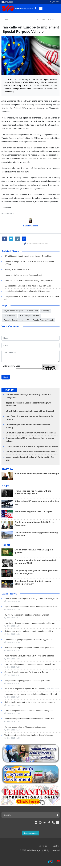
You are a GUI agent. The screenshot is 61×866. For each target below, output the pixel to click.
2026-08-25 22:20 (13, 609)
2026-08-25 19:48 (13, 634)
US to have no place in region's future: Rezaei (24, 689)
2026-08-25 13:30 (13, 697)
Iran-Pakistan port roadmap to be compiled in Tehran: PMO (29, 719)
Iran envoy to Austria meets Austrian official (23, 275)
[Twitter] (44, 822)
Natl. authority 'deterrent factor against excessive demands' (29, 702)
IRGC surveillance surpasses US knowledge (37, 473)
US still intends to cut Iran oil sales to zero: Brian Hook (28, 256)
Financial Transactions (13, 320)
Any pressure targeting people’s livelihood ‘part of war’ (27, 680)
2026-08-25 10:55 (13, 738)
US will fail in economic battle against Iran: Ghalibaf (30, 411)
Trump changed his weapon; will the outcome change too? (29, 710)
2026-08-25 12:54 (13, 705)
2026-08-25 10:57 (13, 730)
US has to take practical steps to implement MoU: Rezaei (32, 446)
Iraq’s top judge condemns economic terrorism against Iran (29, 664)
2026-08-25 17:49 (13, 659)
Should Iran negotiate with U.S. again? (34, 512)
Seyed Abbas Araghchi (13, 311)
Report (5, 544)
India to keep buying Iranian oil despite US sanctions (27, 291)
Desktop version (30, 833)
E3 (28, 320)
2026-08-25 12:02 (13, 721)
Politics (5, 19)
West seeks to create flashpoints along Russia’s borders (28, 735)
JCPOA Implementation (29, 315)
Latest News (9, 593)
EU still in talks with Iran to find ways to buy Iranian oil (27, 286)
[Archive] (58, 822)
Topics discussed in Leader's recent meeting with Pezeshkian (30, 606)
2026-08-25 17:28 (13, 667)
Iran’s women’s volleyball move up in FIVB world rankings (29, 656)
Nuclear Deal (32, 311)
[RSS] (53, 822)
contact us (55, 846)
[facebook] (49, 822)
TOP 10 (9, 389)
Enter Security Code (10, 366)
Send (5, 377)
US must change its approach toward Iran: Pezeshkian (31, 433)
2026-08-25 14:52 (13, 683)
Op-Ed (5, 486)
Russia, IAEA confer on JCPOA (18, 270)
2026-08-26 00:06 (13, 601)
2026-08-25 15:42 (13, 675)
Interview (7, 468)
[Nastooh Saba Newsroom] (49, 861)
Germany (45, 311)
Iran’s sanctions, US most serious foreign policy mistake (28, 280)
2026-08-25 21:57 (13, 618)
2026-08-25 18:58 (13, 642)
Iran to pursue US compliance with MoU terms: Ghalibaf (31, 452)
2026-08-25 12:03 (13, 713)
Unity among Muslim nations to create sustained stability (28, 631)
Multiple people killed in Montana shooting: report (25, 727)
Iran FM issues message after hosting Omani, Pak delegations (31, 598)
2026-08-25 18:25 (13, 650)
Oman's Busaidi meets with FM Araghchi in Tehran (26, 672)
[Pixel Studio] (57, 861)
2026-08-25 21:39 (13, 626)
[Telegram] (36, 822)
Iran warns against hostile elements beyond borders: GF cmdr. (31, 694)
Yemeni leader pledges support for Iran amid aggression (28, 639)
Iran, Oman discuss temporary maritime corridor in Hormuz (29, 623)
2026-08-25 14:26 (53, 689)
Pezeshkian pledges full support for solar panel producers (29, 648)
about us (43, 846)
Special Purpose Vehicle (43, 320)
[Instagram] (40, 822)
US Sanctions (10, 315)
